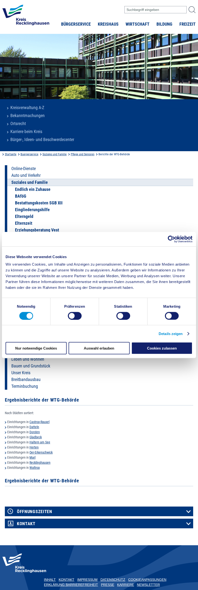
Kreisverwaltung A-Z (27, 107)
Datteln (34, 427)
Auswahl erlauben (99, 348)
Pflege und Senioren (82, 154)
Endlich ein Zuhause (32, 189)
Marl (32, 457)
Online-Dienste (23, 168)
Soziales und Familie (54, 154)
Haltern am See (39, 442)
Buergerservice (29, 154)
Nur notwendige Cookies (36, 348)
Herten (34, 447)
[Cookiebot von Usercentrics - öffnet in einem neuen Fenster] (171, 239)
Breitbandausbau (26, 379)
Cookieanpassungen (147, 580)
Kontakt (26, 523)
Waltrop (34, 468)
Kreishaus (108, 24)
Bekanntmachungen (27, 115)
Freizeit (187, 24)
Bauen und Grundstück (30, 366)
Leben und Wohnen (27, 359)
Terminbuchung (24, 386)
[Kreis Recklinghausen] (25, 16)
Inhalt (50, 580)
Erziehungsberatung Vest (37, 230)
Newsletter (148, 585)
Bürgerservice (76, 24)
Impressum (87, 580)
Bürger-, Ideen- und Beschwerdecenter (42, 139)
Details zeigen (171, 333)
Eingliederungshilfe (32, 209)
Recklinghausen (39, 462)
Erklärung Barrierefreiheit (71, 585)
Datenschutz (112, 580)
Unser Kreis (20, 372)
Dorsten (34, 432)
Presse (107, 585)
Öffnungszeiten (34, 511)
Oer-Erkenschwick (41, 452)
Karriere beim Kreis (26, 131)
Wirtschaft (137, 24)
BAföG (20, 196)
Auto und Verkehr (26, 175)
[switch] (75, 316)
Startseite (10, 154)
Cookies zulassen (162, 348)
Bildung (164, 24)
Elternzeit (23, 223)
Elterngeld (24, 216)
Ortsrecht (18, 123)
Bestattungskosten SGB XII (39, 203)
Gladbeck (35, 437)
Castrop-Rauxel (39, 422)
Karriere (125, 585)
